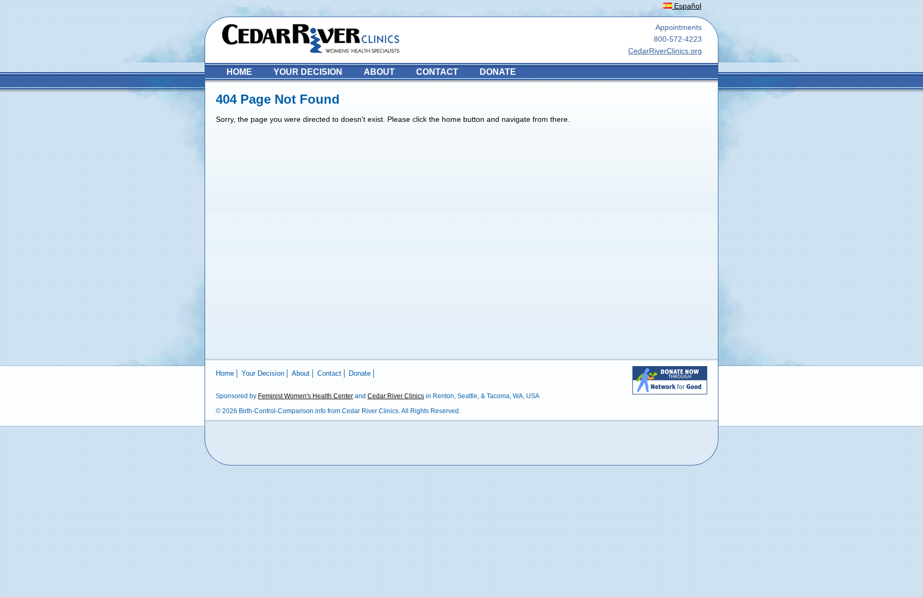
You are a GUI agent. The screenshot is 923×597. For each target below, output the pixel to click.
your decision (307, 71)
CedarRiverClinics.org (665, 50)
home (239, 71)
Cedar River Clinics (395, 396)
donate (498, 71)
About (379, 71)
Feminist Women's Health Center (305, 396)
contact (437, 71)
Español (686, 6)
